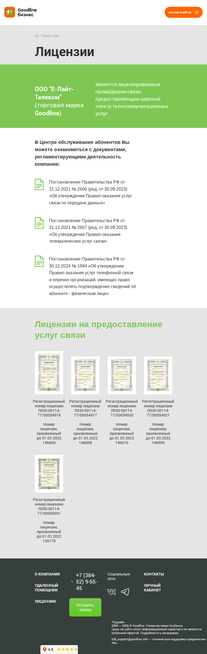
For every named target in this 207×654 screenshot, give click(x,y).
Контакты (154, 574)
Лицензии (45, 601)
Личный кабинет (152, 587)
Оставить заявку (85, 607)
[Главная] (37, 35)
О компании (47, 574)
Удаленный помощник (46, 587)
